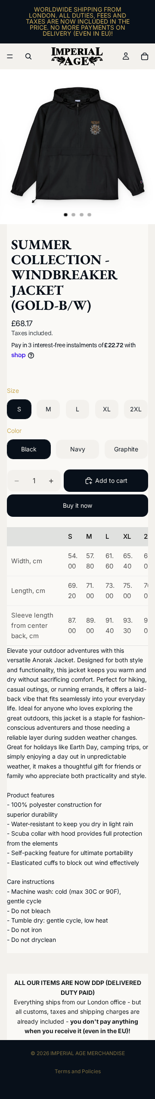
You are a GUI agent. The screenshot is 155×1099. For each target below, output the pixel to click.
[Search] (28, 56)
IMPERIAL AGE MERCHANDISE (87, 1053)
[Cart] (144, 56)
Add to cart (111, 480)
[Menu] (10, 56)
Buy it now (77, 505)
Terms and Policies (78, 1071)
